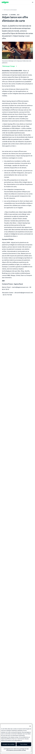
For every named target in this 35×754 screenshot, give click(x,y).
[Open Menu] (32, 2)
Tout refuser (23, 744)
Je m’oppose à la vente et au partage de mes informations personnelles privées (16, 749)
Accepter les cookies (8, 744)
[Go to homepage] (5, 2)
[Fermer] (30, 726)
